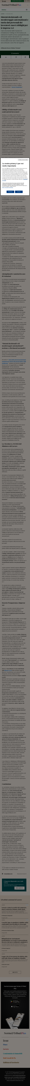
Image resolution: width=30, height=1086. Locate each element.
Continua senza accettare (23, 159)
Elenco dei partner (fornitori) (7, 187)
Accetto (18, 191)
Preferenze (10, 191)
